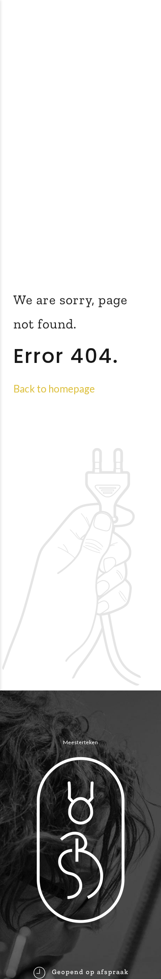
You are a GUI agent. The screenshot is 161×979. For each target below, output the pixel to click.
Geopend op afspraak (90, 972)
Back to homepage (54, 389)
